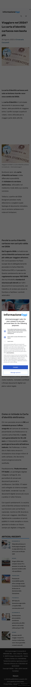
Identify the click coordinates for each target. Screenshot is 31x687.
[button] (15, 341)
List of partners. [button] (10, 352)
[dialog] (15, 343)
